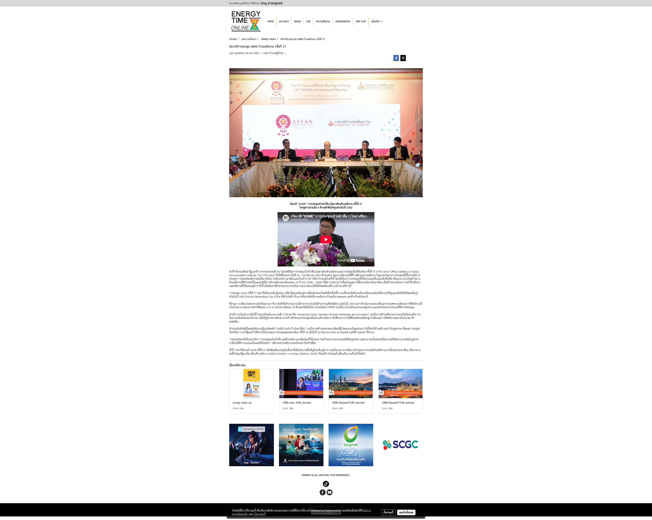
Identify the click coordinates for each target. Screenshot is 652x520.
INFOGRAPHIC (342, 21)
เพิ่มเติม (376, 21)
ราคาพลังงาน (323, 21)
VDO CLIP (361, 21)
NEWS (297, 21)
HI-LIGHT (284, 21)
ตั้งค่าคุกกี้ (388, 512)
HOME (270, 21)
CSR (308, 21)
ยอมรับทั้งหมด (406, 512)
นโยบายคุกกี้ (260, 514)
